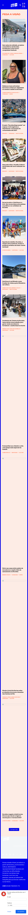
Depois (9, 911)
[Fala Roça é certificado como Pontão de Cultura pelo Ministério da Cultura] (14, 266)
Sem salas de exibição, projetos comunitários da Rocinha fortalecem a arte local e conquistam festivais (13, 47)
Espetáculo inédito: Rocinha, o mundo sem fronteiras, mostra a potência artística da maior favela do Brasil (13, 244)
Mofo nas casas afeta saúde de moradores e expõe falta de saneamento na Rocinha (12, 569)
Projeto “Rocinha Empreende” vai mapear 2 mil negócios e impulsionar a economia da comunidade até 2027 (13, 127)
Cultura (11, 54)
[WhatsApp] (22, 3)
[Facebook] (22, 5)
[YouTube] (24, 6)
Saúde (11, 94)
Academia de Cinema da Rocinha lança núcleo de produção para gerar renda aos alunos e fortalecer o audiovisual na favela (13, 323)
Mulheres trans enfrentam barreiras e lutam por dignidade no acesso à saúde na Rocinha (13, 87)
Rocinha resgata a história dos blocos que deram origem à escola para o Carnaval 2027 (12, 815)
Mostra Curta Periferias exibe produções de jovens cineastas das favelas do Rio (12, 692)
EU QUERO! (21, 911)
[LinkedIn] (22, 6)
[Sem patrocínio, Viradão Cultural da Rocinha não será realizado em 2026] (14, 150)
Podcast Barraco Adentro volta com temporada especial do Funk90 (12, 447)
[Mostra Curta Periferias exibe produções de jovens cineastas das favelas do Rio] (14, 634)
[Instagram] (24, 3)
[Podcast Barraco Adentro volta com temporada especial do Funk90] (14, 389)
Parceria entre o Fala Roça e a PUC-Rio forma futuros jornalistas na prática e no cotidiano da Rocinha (13, 205)
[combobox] (10, 905)
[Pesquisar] (20, 5)
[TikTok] (24, 5)
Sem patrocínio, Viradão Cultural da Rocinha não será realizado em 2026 (13, 166)
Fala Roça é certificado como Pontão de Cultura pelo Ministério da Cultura (13, 283)
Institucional (19, 133)
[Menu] (3, 5)
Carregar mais (14, 829)
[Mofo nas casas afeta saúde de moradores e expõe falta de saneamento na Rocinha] (14, 511)
